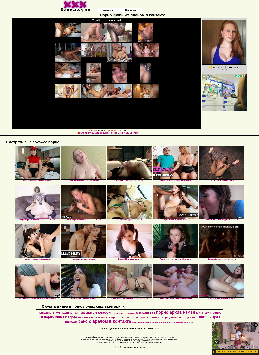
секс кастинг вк (145, 312)
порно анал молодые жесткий (91, 317)
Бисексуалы (123, 133)
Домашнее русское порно (104, 133)
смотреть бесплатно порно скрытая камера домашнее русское (151, 317)
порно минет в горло (60, 317)
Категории (107, 10)
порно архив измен (175, 312)
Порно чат (130, 10)
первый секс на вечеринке (124, 313)
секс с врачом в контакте (104, 321)
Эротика (134, 133)
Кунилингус (86, 133)
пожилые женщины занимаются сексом (74, 312)
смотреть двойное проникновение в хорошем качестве (162, 322)
